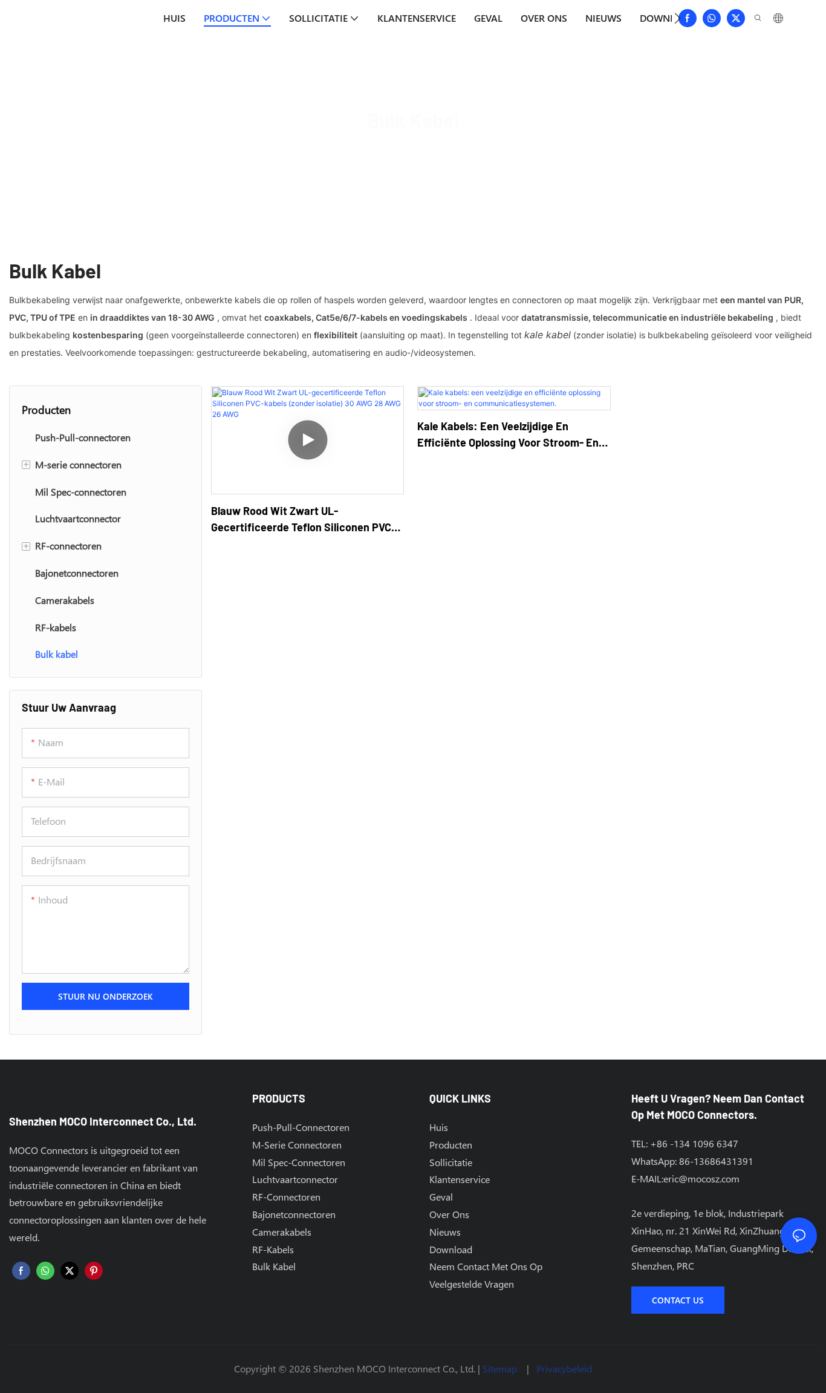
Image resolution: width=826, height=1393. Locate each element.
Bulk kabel (490, 152)
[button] (677, 18)
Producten (432, 152)
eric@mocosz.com (701, 1178)
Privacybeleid (564, 1368)
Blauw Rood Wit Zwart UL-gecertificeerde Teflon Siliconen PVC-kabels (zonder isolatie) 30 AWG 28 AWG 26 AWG (307, 520)
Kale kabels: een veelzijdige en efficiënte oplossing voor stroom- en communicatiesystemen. (508, 435)
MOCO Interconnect (353, 152)
